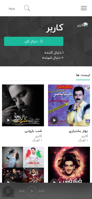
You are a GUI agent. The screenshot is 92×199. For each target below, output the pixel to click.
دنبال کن (31, 41)
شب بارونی (33, 130)
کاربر (84, 136)
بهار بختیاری (78, 130)
